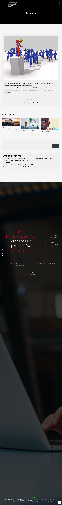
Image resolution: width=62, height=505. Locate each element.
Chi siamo (55, 238)
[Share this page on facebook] (25, 102)
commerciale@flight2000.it (16, 265)
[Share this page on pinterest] (33, 102)
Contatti (55, 246)
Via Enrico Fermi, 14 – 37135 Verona (45, 263)
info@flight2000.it (16, 263)
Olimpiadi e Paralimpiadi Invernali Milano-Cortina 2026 (18, 160)
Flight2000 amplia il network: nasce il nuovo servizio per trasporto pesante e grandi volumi (28, 158)
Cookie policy (50, 501)
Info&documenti (52, 242)
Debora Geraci (34, 502)
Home (57, 235)
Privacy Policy (31, 501)
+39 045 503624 (31, 275)
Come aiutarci (7, 162)
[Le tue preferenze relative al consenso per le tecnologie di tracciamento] (59, 502)
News (57, 244)
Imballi (56, 240)
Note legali (41, 501)
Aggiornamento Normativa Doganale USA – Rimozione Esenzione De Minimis (25, 166)
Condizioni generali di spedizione (14, 501)
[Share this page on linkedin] (37, 102)
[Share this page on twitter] (29, 102)
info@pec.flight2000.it (49, 499)
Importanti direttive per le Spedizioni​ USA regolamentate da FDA (21, 164)
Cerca (5, 143)
